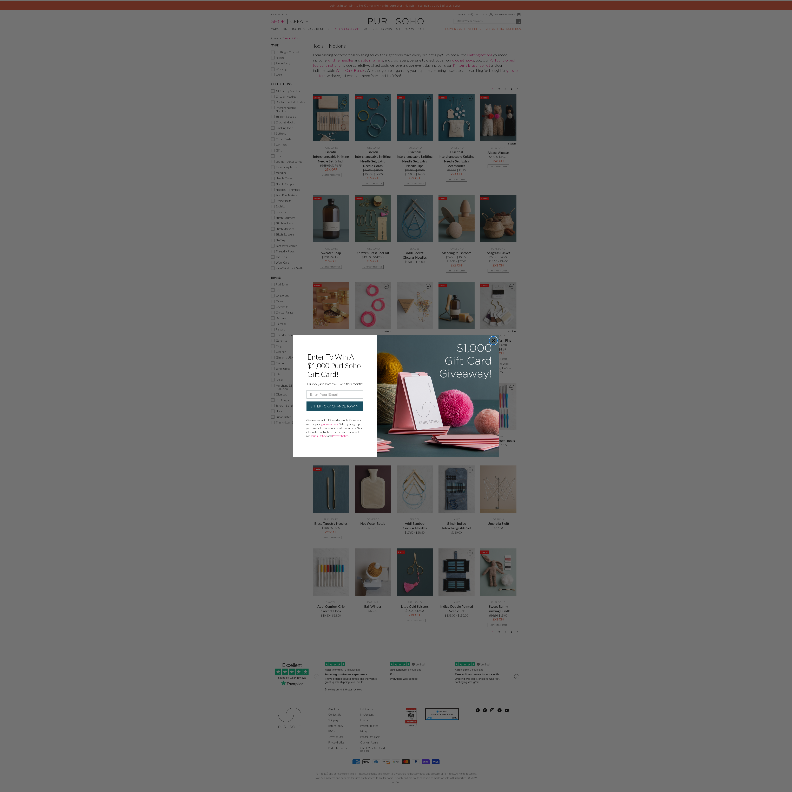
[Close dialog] (493, 340)
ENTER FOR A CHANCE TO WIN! (334, 406)
